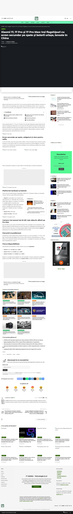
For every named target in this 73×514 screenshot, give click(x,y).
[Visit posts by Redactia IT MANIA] (2, 397)
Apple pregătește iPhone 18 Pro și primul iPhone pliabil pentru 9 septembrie (21, 342)
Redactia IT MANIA (11, 41)
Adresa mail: (5, 364)
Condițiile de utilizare (18, 372)
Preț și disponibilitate (30, 120)
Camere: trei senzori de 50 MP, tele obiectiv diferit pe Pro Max (34, 115)
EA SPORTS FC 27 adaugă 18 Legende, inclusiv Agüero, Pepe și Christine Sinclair (64, 112)
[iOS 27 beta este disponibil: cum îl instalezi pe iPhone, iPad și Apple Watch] (53, 204)
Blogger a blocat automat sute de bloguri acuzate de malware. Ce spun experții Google (64, 179)
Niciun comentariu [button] (41, 419)
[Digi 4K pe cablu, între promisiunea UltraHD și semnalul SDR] (53, 217)
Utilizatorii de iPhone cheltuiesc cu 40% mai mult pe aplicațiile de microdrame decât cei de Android (64, 118)
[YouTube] (5, 18)
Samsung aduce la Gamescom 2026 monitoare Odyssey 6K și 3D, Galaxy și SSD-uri (23, 344)
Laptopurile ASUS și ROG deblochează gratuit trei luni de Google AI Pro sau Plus (22, 349)
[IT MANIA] (36, 18)
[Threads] (11, 18)
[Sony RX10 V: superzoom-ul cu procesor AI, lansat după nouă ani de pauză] (45, 433)
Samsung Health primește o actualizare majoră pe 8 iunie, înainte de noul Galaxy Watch (63, 210)
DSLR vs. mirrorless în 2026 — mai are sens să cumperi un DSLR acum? (9, 303)
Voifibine (59, 474)
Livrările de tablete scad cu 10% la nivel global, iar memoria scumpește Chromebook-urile (27, 459)
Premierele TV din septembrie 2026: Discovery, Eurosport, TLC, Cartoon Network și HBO (38, 318)
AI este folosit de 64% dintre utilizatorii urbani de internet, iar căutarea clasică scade (63, 186)
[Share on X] (24, 379)
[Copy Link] (40, 379)
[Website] (38, 398)
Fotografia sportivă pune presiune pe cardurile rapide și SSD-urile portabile (63, 459)
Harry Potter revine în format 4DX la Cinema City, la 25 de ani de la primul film (9, 318)
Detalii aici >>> (59, 494)
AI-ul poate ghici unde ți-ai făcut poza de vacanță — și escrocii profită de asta (24, 303)
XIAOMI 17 (18, 354)
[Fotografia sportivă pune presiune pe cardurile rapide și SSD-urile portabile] (63, 451)
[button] (65, 18)
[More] (45, 379)
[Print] (43, 379)
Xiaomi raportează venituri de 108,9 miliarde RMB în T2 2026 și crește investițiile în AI (35, 208)
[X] (3, 18)
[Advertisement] (36, 8)
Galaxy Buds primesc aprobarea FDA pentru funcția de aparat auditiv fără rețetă (44, 459)
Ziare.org (59, 477)
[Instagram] (6, 18)
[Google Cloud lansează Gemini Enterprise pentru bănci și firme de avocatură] (53, 99)
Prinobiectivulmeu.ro (61, 476)
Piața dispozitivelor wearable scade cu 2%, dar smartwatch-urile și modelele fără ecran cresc (9, 440)
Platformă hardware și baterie (11, 118)
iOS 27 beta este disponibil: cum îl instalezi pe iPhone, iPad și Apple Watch (64, 204)
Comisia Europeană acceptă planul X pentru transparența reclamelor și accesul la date (64, 192)
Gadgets (3, 437)
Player (63, 268)
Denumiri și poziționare (31, 118)
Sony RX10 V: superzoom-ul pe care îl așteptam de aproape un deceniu (9, 332)
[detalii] (41, 497)
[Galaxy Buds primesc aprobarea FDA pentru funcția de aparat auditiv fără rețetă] (45, 451)
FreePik (31, 501)
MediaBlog (59, 471)
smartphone (9, 354)
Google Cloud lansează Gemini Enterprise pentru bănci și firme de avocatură (64, 98)
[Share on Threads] (35, 379)
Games (58, 115)
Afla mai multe (36, 486)
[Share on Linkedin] (29, 379)
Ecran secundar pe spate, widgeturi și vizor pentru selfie (13, 115)
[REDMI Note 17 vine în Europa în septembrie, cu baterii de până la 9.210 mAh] (30, 203)
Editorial (58, 218)
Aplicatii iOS (59, 206)
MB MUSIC (59, 472)
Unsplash (24, 501)
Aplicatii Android (60, 108)
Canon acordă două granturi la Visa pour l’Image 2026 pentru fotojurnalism (24, 332)
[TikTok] (8, 18)
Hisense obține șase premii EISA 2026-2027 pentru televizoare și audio (24, 318)
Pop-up (59, 268)
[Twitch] (9, 18)
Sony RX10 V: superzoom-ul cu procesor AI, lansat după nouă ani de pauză (45, 440)
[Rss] (12, 18)
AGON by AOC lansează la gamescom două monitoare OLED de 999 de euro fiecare (23, 340)
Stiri (58, 101)
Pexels (21, 501)
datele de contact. (64, 484)
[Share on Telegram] (32, 379)
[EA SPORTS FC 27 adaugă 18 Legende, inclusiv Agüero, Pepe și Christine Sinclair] (53, 113)
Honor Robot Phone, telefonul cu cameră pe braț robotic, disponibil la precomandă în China (9, 459)
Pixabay (27, 501)
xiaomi (14, 354)
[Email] (37, 379)
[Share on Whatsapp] (27, 379)
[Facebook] (2, 18)
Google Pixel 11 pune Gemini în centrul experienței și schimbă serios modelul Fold (62, 440)
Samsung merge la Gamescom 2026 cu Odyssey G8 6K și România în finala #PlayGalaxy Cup (27, 440)
